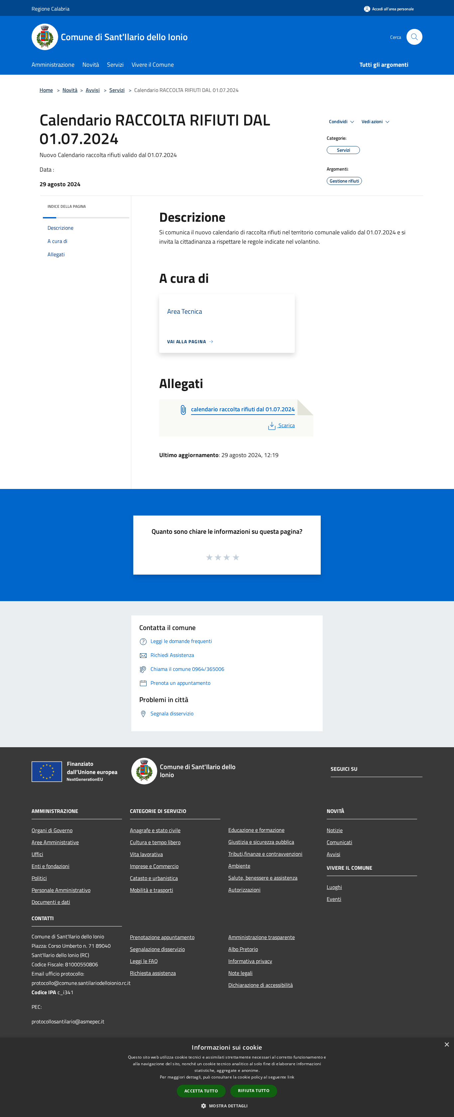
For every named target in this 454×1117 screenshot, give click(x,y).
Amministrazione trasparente (261, 937)
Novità (69, 90)
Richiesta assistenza (153, 973)
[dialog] (227, 1077)
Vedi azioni (373, 121)
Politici (39, 878)
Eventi (334, 899)
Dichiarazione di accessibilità (260, 985)
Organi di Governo (52, 830)
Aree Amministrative (55, 842)
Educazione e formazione (256, 830)
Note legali (240, 973)
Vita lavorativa (146, 854)
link (290, 1077)
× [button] (446, 1044)
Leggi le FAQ (144, 961)
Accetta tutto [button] (201, 1091)
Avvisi (93, 90)
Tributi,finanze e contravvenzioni (265, 854)
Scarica (286, 425)
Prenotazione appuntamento (162, 937)
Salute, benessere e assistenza (262, 878)
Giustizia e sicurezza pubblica (261, 842)
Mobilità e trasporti (151, 890)
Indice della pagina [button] (67, 206)
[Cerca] (414, 37)
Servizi (117, 90)
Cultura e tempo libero (155, 842)
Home (46, 90)
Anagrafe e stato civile (155, 830)
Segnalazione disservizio (157, 949)
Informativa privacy (250, 961)
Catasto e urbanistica (154, 878)
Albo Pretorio (243, 949)
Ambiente (239, 866)
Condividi (338, 121)
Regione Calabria (50, 9)
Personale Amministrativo (61, 890)
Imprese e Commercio (154, 866)
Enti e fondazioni (50, 866)
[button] (227, 1105)
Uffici (37, 854)
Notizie (335, 830)
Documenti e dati (51, 902)
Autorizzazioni (244, 890)
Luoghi (334, 887)
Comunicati (339, 842)
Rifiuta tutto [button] (254, 1090)
